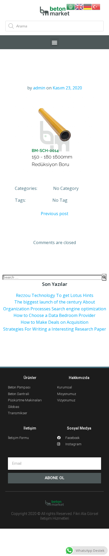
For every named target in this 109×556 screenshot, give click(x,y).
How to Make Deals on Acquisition (54, 322)
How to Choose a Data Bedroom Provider (54, 315)
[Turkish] (96, 6)
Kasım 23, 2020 (67, 88)
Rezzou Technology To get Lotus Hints (54, 295)
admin (39, 88)
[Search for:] (52, 277)
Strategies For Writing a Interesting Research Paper (54, 329)
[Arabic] (70, 6)
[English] (79, 6)
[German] (87, 6)
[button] (54, 42)
